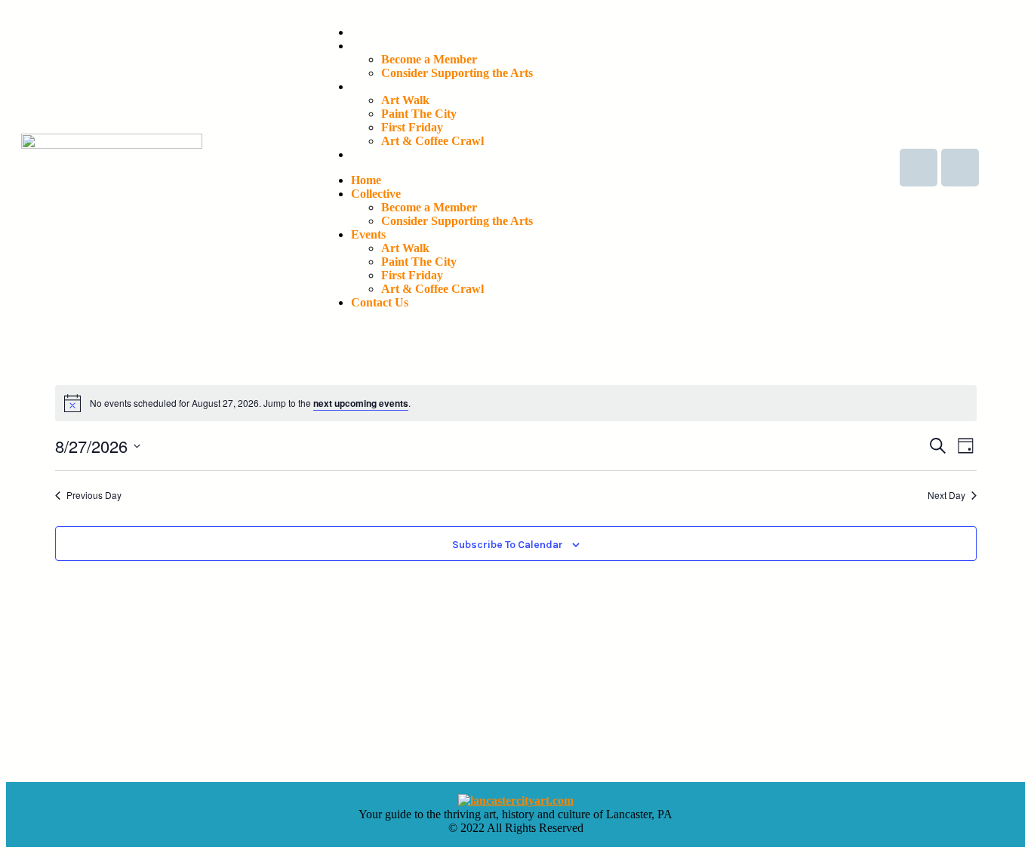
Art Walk (405, 100)
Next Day (946, 495)
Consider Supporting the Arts (457, 72)
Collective (376, 45)
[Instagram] (960, 167)
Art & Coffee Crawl (432, 140)
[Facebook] (918, 167)
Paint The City (419, 113)
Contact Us (379, 154)
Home (366, 32)
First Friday (412, 127)
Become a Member (429, 59)
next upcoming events (360, 403)
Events (368, 86)
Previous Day (94, 495)
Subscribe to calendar (507, 545)
